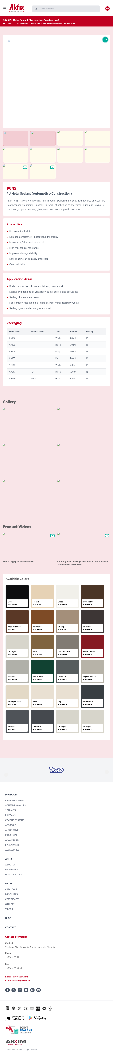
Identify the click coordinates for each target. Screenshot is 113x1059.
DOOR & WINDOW (21, 23)
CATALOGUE (11, 889)
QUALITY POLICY (13, 875)
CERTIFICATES (12, 899)
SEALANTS (10, 810)
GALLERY (9, 904)
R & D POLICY (11, 870)
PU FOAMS (10, 815)
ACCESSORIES (12, 850)
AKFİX (10, 23)
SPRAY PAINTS (12, 845)
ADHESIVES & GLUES (15, 805)
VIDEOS (9, 909)
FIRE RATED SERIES (14, 800)
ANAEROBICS (12, 840)
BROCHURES (11, 894)
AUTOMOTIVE (11, 830)
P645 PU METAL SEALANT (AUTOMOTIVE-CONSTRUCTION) (53, 23)
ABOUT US (10, 865)
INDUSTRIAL (11, 835)
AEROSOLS (10, 825)
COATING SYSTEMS (14, 820)
